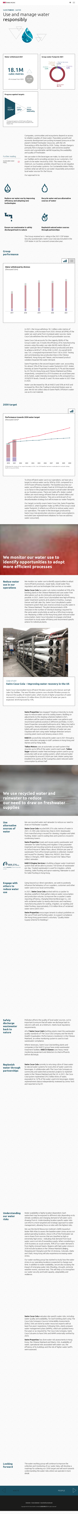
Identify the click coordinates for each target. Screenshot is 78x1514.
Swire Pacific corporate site (46, 1502)
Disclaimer (28, 1502)
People (61, 1491)
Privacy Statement (35, 1502)
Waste (16, 1491)
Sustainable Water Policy (8, 161)
